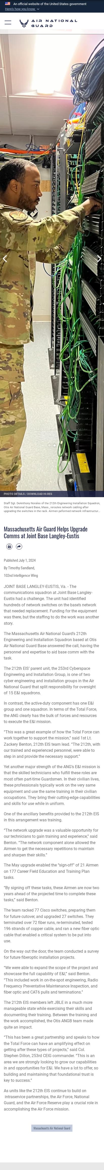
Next (99, 258)
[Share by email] (19, 547)
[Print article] (9, 547)
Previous (5, 258)
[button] (22, 9)
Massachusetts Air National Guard (52, 1128)
